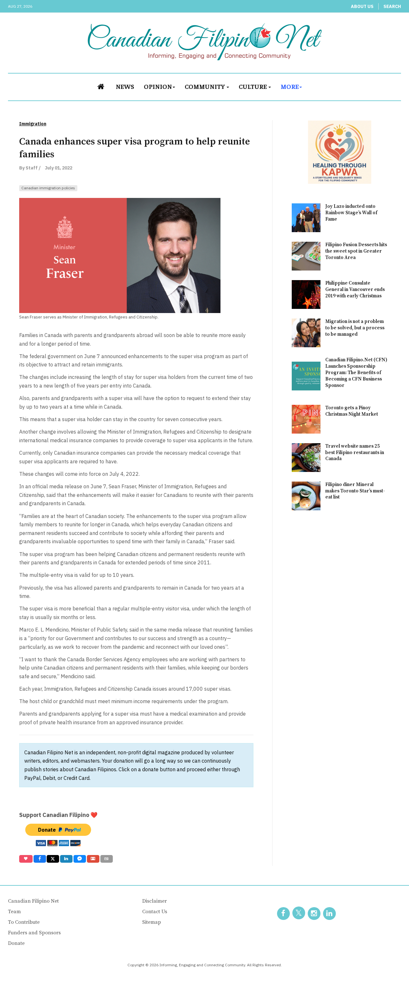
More (290, 86)
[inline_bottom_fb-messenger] (79, 859)
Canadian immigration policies (48, 187)
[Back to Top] (389, 969)
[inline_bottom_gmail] (93, 859)
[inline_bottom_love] (26, 859)
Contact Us (154, 911)
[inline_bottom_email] (106, 859)
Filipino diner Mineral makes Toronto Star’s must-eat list (355, 491)
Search (392, 6)
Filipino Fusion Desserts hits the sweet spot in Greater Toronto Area (356, 251)
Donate (16, 943)
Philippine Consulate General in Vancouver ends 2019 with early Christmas (355, 289)
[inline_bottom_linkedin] (66, 859)
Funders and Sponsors (34, 933)
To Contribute (24, 922)
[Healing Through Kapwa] (340, 151)
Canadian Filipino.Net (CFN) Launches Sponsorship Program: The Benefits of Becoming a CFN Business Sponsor (356, 373)
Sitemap (151, 922)
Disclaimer (154, 901)
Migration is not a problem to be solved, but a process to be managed (354, 327)
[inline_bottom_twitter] (53, 859)
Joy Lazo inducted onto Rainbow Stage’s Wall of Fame (351, 212)
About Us (362, 6)
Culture (253, 86)
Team (14, 911)
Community (205, 86)
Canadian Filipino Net (33, 901)
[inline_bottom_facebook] (39, 859)
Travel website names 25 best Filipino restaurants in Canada (354, 452)
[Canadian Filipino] (205, 41)
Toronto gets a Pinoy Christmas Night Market (351, 411)
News (125, 86)
